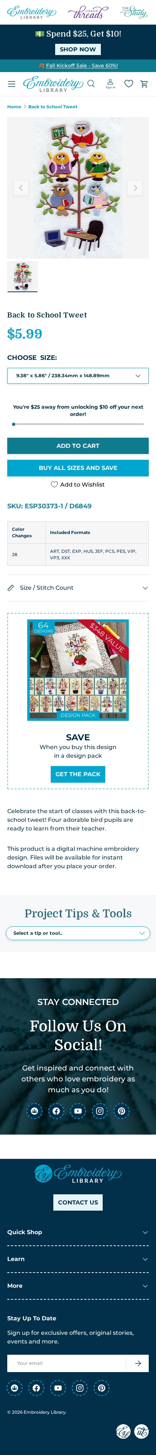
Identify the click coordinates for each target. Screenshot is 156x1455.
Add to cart (78, 445)
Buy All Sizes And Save (78, 467)
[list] (78, 188)
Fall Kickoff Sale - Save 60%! (82, 65)
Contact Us (78, 1202)
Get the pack (78, 774)
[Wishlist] (129, 84)
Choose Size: (32, 358)
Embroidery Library (45, 1412)
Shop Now (78, 49)
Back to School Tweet (52, 107)
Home (14, 107)
